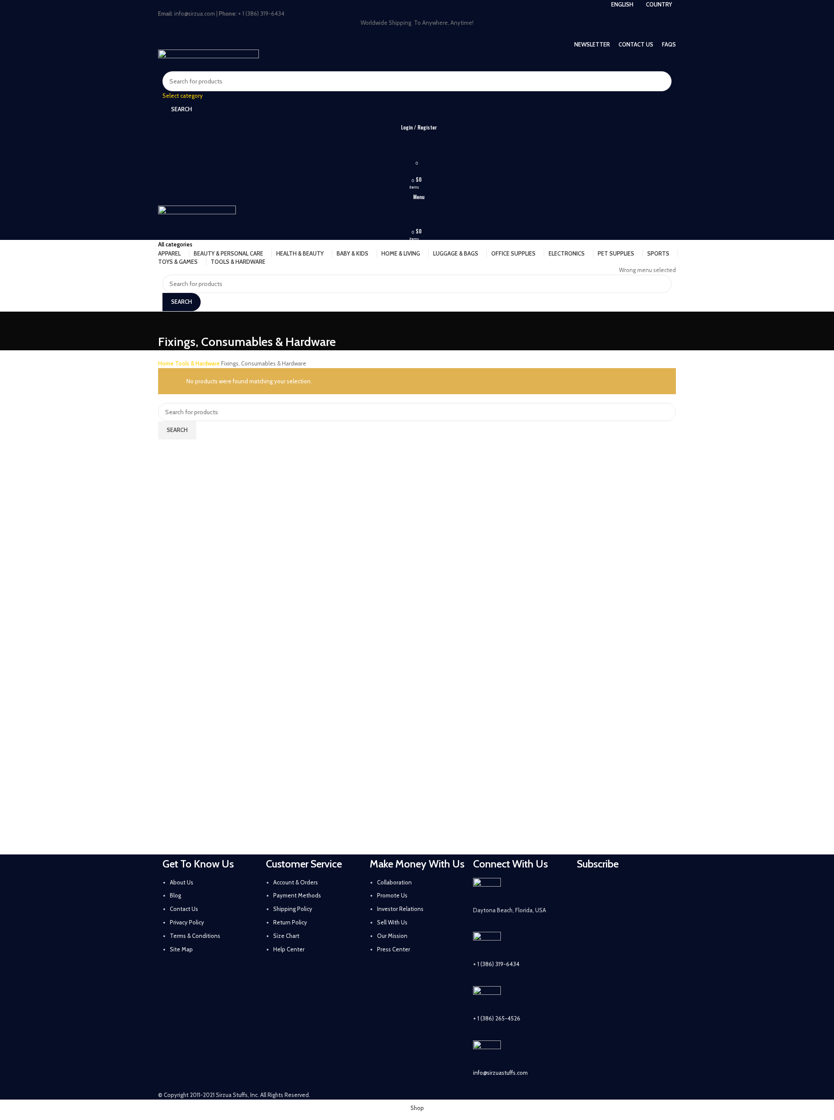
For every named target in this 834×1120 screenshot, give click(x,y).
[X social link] (388, 33)
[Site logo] (208, 59)
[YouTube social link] (411, 33)
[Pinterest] (657, 889)
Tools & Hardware (198, 363)
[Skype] (634, 913)
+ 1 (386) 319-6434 (496, 963)
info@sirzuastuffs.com (500, 1072)
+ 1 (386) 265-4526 (496, 1018)
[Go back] (169, 322)
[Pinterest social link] (422, 33)
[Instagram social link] (400, 33)
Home (166, 363)
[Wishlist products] (417, 144)
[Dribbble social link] (434, 33)
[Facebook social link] (377, 33)
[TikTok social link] (445, 33)
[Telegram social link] (456, 33)
